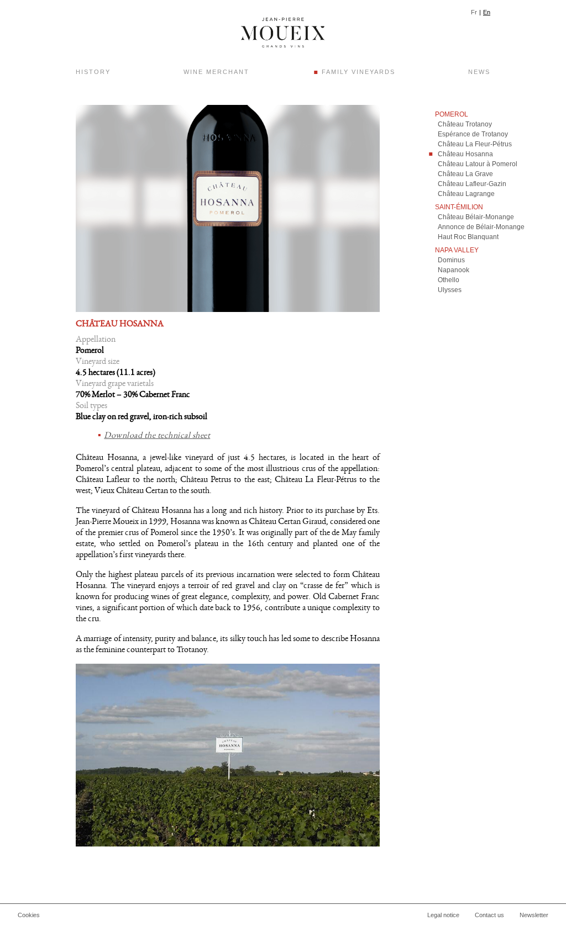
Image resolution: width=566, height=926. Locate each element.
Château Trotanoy (465, 124)
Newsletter (534, 915)
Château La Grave (465, 174)
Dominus (451, 260)
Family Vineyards (358, 71)
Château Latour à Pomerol (477, 164)
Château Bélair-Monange (476, 217)
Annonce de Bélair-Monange (481, 227)
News (479, 71)
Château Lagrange (466, 194)
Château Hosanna (465, 154)
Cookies (29, 915)
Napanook (453, 270)
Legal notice (443, 915)
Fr (474, 12)
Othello (448, 280)
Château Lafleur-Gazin (472, 184)
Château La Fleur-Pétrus (475, 144)
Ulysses (450, 290)
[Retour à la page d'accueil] (283, 32)
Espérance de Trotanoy (473, 134)
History (93, 71)
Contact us (489, 915)
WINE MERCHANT (216, 71)
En (486, 12)
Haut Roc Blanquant (468, 237)
